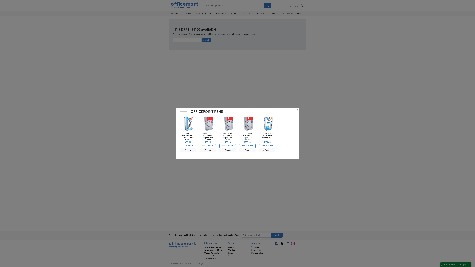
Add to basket (187, 146)
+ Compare (187, 150)
